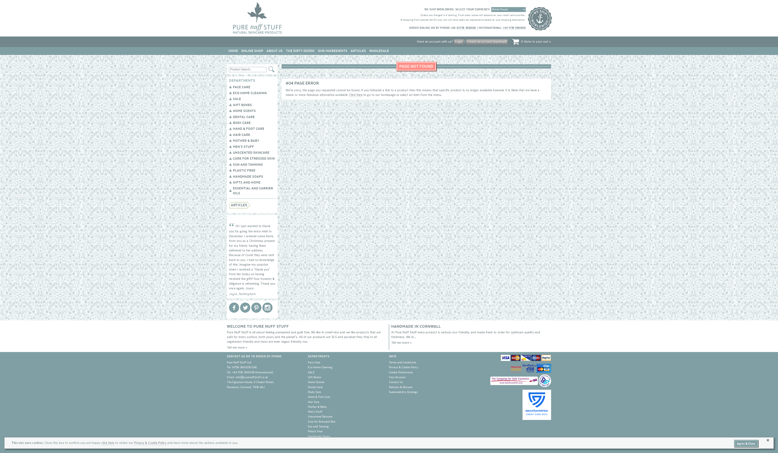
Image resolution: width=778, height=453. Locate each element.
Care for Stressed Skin (254, 158)
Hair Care (241, 135)
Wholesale (379, 51)
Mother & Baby (246, 141)
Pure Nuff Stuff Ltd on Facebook (234, 308)
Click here (355, 95)
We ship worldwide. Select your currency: (457, 9)
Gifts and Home (247, 182)
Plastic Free (244, 170)
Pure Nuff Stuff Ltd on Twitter (245, 308)
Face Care (241, 87)
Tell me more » (237, 347)
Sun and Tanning (248, 164)
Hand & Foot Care (248, 129)
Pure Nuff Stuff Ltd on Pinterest (256, 308)
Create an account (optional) (487, 41)
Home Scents (244, 111)
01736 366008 (466, 28)
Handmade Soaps (248, 176)
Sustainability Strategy (403, 392)
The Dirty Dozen (300, 51)
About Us (275, 51)
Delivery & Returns (401, 387)
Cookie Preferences (401, 372)
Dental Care (244, 117)
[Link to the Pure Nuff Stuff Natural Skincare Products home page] (257, 33)
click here (108, 443)
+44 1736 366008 (514, 28)
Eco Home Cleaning (250, 93)
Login (459, 41)
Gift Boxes (242, 105)
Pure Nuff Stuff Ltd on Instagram (267, 308)
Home (233, 51)
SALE (237, 99)
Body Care (242, 123)
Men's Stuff (243, 147)
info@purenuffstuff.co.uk (252, 377)
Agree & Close (746, 443)
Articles (358, 51)
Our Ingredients (332, 51)
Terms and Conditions (402, 362)
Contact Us (396, 382)
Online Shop (252, 51)
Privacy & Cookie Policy (403, 367)
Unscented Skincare (251, 153)
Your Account (397, 377)
